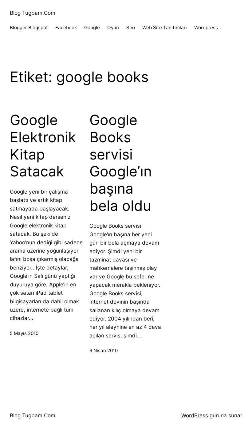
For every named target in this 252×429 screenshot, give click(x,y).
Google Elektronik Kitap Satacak (43, 146)
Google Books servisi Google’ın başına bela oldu (120, 163)
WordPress (194, 415)
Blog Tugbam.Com (32, 13)
